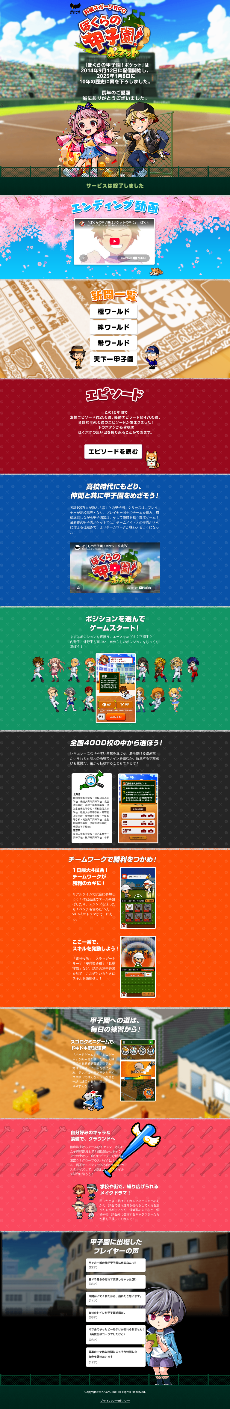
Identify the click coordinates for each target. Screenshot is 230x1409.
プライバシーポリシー (115, 1400)
